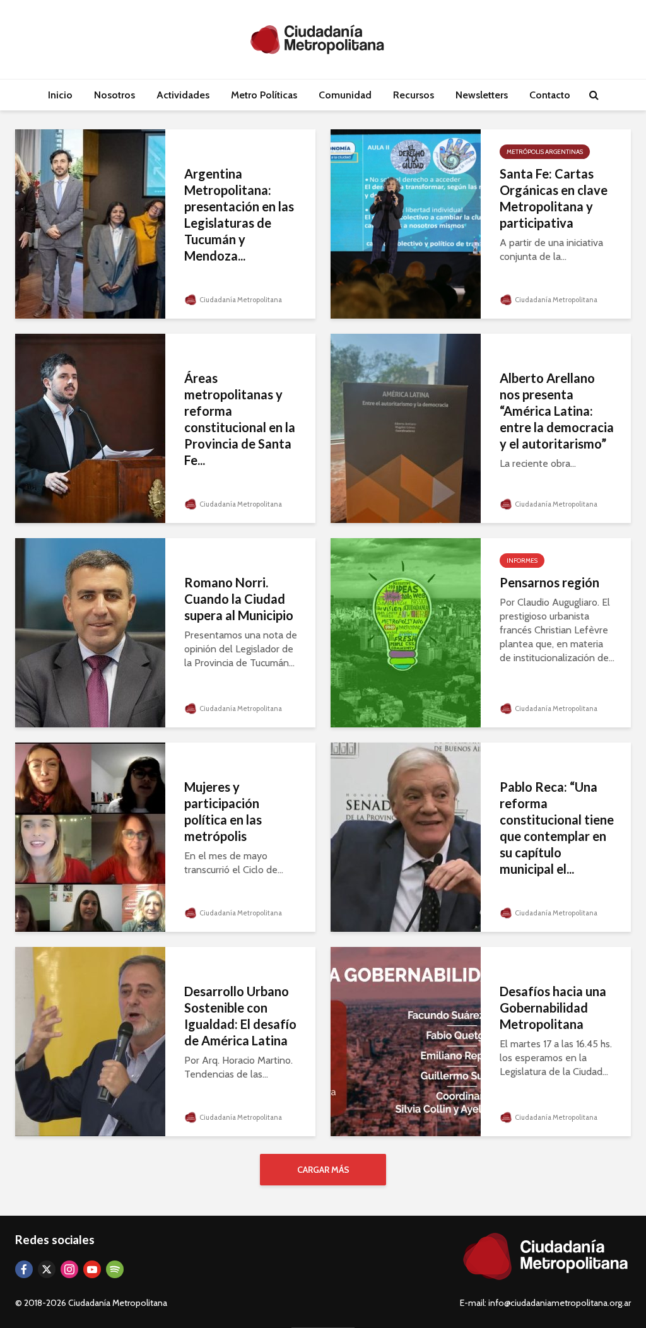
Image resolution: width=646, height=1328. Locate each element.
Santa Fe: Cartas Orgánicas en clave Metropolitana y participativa (554, 198)
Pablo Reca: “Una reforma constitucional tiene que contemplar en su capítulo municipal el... (557, 827)
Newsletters (481, 95)
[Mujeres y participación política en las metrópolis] (90, 836)
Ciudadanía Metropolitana (240, 299)
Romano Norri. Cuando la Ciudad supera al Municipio (238, 599)
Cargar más (323, 1169)
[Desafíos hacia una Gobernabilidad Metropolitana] (406, 1041)
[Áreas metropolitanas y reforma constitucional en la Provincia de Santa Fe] (90, 427)
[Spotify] (115, 1269)
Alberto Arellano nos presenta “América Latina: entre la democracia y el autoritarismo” (557, 410)
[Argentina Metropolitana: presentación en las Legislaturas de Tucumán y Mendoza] (90, 223)
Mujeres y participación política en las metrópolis (223, 811)
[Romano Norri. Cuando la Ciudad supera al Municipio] (90, 632)
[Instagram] (69, 1269)
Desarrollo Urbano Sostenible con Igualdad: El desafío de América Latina (240, 1016)
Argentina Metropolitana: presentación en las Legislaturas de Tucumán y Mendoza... (239, 214)
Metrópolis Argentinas (545, 152)
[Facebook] (24, 1269)
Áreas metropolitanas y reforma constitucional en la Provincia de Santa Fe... (239, 418)
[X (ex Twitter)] (47, 1269)
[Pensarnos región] (406, 632)
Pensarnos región (549, 582)
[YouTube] (92, 1269)
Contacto (549, 95)
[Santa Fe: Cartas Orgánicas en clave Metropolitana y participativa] (406, 223)
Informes (522, 560)
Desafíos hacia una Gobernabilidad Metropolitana (553, 1007)
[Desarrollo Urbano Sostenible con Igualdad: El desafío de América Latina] (90, 1041)
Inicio (60, 95)
